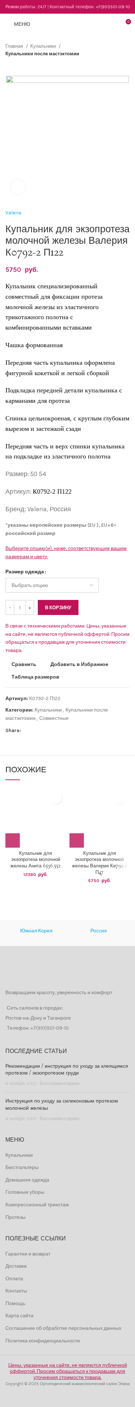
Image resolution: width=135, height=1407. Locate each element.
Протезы (15, 1217)
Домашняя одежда (27, 1180)
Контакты (16, 1291)
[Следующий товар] (126, 65)
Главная (14, 46)
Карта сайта (19, 1316)
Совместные (54, 718)
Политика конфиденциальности (42, 1341)
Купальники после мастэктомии (42, 53)
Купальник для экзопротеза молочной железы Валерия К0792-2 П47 (99, 863)
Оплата (14, 1279)
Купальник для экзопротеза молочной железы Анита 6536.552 (35, 860)
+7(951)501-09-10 (113, 6)
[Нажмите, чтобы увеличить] (18, 187)
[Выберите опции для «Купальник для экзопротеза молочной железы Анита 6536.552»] (12, 840)
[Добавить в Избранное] (56, 797)
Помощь (15, 1303)
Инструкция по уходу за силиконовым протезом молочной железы (61, 1105)
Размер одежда (24, 572)
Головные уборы (24, 1192)
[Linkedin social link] (52, 730)
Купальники (43, 46)
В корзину (58, 607)
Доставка (16, 1266)
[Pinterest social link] (43, 730)
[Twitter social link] (35, 730)
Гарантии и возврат (27, 1254)
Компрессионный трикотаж (37, 1205)
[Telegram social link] (60, 730)
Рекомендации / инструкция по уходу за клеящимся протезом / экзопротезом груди (66, 1070)
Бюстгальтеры (22, 1167)
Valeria (13, 213)
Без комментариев (60, 1083)
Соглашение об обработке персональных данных (63, 1328)
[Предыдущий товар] (111, 65)
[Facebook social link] (27, 730)
